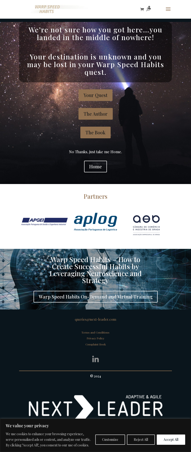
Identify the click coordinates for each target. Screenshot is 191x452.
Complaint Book (95, 344)
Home (95, 166)
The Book (95, 132)
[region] (95, 435)
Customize (110, 439)
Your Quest (95, 95)
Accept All (171, 439)
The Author (96, 114)
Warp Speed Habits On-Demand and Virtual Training (96, 296)
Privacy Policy (95, 338)
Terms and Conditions (95, 332)
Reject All (141, 439)
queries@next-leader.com (95, 319)
